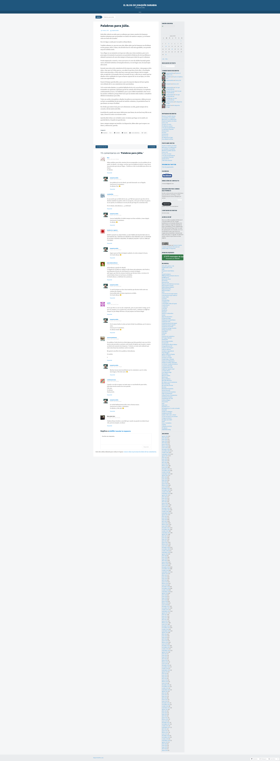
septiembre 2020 (166, 552)
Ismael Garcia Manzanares (168, 361)
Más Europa (165, 377)
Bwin (163, 292)
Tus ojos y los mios (166, 124)
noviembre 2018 (166, 588)
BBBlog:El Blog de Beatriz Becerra (170, 276)
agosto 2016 (165, 632)
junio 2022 (164, 518)
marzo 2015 (165, 660)
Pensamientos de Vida (167, 398)
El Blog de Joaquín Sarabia (140, 5)
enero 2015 (165, 663)
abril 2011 (164, 729)
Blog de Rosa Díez (166, 289)
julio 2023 (164, 496)
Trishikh (168, 98)
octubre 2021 (165, 531)
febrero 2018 (165, 603)
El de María (164, 331)
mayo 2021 (164, 539)
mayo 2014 (164, 676)
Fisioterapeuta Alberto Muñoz (169, 344)
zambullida (110, 194)
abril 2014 (164, 678)
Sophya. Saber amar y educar (169, 415)
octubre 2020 (165, 550)
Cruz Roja (164, 308)
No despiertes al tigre (167, 137)
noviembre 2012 (166, 704)
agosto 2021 (165, 534)
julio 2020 (164, 555)
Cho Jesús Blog (165, 300)
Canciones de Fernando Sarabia (169, 293)
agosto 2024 (165, 475)
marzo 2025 (165, 464)
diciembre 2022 (166, 508)
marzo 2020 (165, 562)
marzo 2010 (165, 750)
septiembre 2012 (166, 708)
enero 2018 (165, 604)
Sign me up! (167, 204)
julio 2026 (164, 438)
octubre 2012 (165, 706)
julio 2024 (164, 477)
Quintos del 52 (165, 159)
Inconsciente (165, 134)
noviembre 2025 (166, 451)
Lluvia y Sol (178, 80)
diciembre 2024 (166, 469)
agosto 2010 (165, 742)
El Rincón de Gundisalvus (168, 336)
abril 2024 (164, 482)
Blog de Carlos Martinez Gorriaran (170, 284)
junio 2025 (164, 459)
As (162, 272)
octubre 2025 (165, 452)
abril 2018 (164, 600)
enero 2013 (165, 701)
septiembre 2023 (166, 493)
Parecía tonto (165, 131)
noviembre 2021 (166, 529)
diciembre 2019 (166, 567)
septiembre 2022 (166, 513)
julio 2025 (164, 457)
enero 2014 (165, 683)
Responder (109, 172)
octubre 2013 (165, 688)
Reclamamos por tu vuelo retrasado (171, 408)
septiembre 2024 (166, 474)
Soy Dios (164, 132)
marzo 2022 (165, 523)
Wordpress (164, 428)
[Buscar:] (168, 66)
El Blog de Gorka (166, 321)
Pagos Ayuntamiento (167, 393)
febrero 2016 (165, 642)
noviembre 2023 (166, 490)
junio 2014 (164, 675)
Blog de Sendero (166, 290)
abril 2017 (164, 619)
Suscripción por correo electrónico (171, 190)
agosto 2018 (165, 593)
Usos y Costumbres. (167, 423)
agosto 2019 (165, 573)
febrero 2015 (165, 662)
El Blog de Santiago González (169, 328)
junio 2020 (164, 557)
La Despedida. (152, 146)
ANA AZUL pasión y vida (168, 266)
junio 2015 (164, 655)
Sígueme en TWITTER (169, 164)
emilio (109, 303)
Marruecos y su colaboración (169, 119)
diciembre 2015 (166, 645)
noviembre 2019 (166, 568)
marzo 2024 (165, 483)
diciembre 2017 (166, 606)
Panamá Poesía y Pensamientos (169, 395)
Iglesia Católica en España (168, 354)
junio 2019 (164, 577)
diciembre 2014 (166, 665)
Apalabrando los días (167, 267)
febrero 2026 (165, 446)
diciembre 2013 (166, 685)
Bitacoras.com (165, 282)
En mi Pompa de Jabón (167, 341)
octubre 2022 (165, 511)
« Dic (163, 59)
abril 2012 (164, 716)
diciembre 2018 (166, 586)
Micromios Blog (166, 384)
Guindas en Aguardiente (168, 351)
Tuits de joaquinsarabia (167, 167)
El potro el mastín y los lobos (169, 121)
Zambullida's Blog (166, 429)
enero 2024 (165, 487)
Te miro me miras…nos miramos (170, 416)
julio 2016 (164, 634)
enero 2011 (165, 734)
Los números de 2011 (102, 146)
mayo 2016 (164, 637)
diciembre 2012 (166, 703)
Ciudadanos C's (165, 302)
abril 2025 (164, 462)
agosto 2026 (165, 436)
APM (163, 269)
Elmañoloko (165, 339)
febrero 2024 (165, 485)
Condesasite (165, 307)
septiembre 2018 (166, 591)
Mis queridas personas (167, 385)
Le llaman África (166, 370)
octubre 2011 (165, 726)
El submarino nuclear (167, 126)
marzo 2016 (165, 640)
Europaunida (165, 343)
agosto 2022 (165, 514)
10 (166, 46)
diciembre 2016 (166, 626)
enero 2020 (165, 565)
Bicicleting (164, 280)
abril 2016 (164, 639)
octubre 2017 (165, 609)
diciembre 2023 (166, 488)
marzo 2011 (165, 730)
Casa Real (164, 298)
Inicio (140, 12)
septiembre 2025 (166, 454)
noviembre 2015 (166, 647)
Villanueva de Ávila (167, 426)
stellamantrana (111, 379)
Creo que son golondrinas (168, 127)
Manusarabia (165, 374)
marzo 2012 (165, 717)
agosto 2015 (165, 652)
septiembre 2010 (166, 740)
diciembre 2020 (166, 547)
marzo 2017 (165, 621)
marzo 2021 (165, 542)
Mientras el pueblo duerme (169, 116)
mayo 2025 (164, 460)
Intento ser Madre (166, 356)
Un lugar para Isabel (167, 420)
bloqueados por (173, 257)
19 (172, 49)
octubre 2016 (165, 629)
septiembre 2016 (166, 631)
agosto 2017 (165, 613)
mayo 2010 (164, 747)
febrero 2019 (165, 583)
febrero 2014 (165, 681)
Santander (164, 410)
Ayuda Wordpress (166, 274)
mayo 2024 (164, 480)
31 (166, 54)
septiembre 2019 (166, 572)
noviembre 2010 (166, 737)
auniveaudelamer (112, 337)
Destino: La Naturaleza (167, 313)
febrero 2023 (165, 505)
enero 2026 (165, 447)
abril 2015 (164, 658)
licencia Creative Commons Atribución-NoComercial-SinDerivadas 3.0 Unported (172, 247)
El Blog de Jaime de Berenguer (169, 323)
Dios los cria (165, 136)
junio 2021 (164, 537)
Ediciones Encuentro (167, 316)
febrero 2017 (165, 622)
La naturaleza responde (168, 129)
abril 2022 (164, 521)
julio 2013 (164, 693)
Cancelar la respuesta (123, 431)
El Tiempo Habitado (167, 338)
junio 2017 (164, 616)
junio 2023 (164, 498)
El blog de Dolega (166, 318)
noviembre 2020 (166, 549)
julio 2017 (164, 614)
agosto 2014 (165, 672)
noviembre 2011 (166, 724)
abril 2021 (164, 541)
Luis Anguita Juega (166, 372)
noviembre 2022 (166, 510)
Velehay (164, 424)
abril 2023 (164, 501)
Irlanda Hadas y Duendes (168, 359)
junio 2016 (164, 636)
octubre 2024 (165, 472)
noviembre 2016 (166, 627)
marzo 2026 (165, 444)
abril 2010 (164, 748)
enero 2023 (165, 506)
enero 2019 (165, 585)
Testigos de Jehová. (167, 418)
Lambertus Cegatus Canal (168, 369)
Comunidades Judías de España (169, 303)
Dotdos (163, 315)
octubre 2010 (165, 739)
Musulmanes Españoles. (168, 388)
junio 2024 (164, 479)
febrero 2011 (165, 732)
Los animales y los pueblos (168, 118)
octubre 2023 (165, 492)
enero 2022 (165, 526)
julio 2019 (164, 575)
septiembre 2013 (166, 690)
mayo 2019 (164, 578)
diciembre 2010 (166, 735)
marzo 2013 (165, 699)
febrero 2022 (165, 524)
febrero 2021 (165, 544)
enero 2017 (165, 624)
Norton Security (166, 390)
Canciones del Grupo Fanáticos (169, 295)
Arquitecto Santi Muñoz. (168, 271)
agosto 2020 (165, 554)
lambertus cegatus (112, 230)
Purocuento (165, 401)
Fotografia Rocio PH (167, 346)
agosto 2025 (165, 456)
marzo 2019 (165, 582)
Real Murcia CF (165, 406)
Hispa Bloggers (166, 352)
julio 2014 (164, 673)
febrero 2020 (165, 564)
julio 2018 (164, 595)
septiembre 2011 (166, 727)
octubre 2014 (165, 668)
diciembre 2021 (166, 528)
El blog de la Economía (167, 326)
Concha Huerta (165, 305)
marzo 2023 (165, 503)
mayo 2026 (164, 441)
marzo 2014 (165, 680)
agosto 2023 (165, 495)
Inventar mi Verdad (167, 357)
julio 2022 (164, 516)
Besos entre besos (166, 279)
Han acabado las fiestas (167, 139)
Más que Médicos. (166, 379)
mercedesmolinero (112, 263)
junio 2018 (164, 596)
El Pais (163, 334)
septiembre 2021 (166, 533)
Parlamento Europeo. (167, 397)
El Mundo (164, 333)
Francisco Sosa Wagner (167, 347)
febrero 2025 (165, 465)
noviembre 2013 (166, 686)
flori (108, 157)
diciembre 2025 (166, 449)
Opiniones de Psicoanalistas (169, 392)
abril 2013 (164, 698)
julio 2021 (164, 536)
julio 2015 (164, 654)
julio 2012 (164, 711)
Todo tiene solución (167, 160)
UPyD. (163, 421)
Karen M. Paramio (170, 91)
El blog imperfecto (166, 330)
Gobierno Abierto (166, 349)
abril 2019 (164, 580)
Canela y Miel (165, 297)
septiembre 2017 (166, 611)
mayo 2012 (164, 714)
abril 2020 (164, 560)
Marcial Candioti (166, 375)
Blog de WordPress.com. (98, 757)
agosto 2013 (165, 691)
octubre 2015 (165, 649)
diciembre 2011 (166, 722)
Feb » (166, 59)
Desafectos (164, 310)
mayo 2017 (164, 618)
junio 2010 (164, 745)
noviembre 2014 (166, 667)
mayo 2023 (164, 500)
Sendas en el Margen (167, 411)
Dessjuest (164, 312)
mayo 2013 (164, 696)
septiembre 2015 (166, 650)
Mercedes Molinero (167, 380)
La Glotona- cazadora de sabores (170, 364)
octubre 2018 (165, 590)
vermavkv (168, 77)
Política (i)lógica (166, 400)
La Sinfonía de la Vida (167, 367)
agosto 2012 (165, 709)
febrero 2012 (165, 719)
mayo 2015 (164, 657)
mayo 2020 (164, 559)
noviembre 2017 (166, 608)
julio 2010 (164, 744)
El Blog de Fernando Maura (168, 320)
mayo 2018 (164, 598)
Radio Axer (164, 405)
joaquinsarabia (115, 30)
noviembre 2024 (166, 470)
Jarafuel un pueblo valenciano (169, 362)
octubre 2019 (165, 570)
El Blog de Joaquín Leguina (168, 325)
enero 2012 (165, 721)
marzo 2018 (165, 601)
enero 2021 (165, 546)
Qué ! (163, 403)
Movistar (164, 387)
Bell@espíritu (165, 277)
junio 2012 (164, 713)
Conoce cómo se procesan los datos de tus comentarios (140, 452)
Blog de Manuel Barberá (168, 287)
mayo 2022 (164, 519)
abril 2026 (164, 442)
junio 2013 (164, 694)
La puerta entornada (167, 366)
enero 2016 (165, 644)
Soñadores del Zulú (167, 413)
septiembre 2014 (166, 670)
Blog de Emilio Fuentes (167, 285)
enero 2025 (165, 467)
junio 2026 (164, 439)
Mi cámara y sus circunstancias (169, 382)
